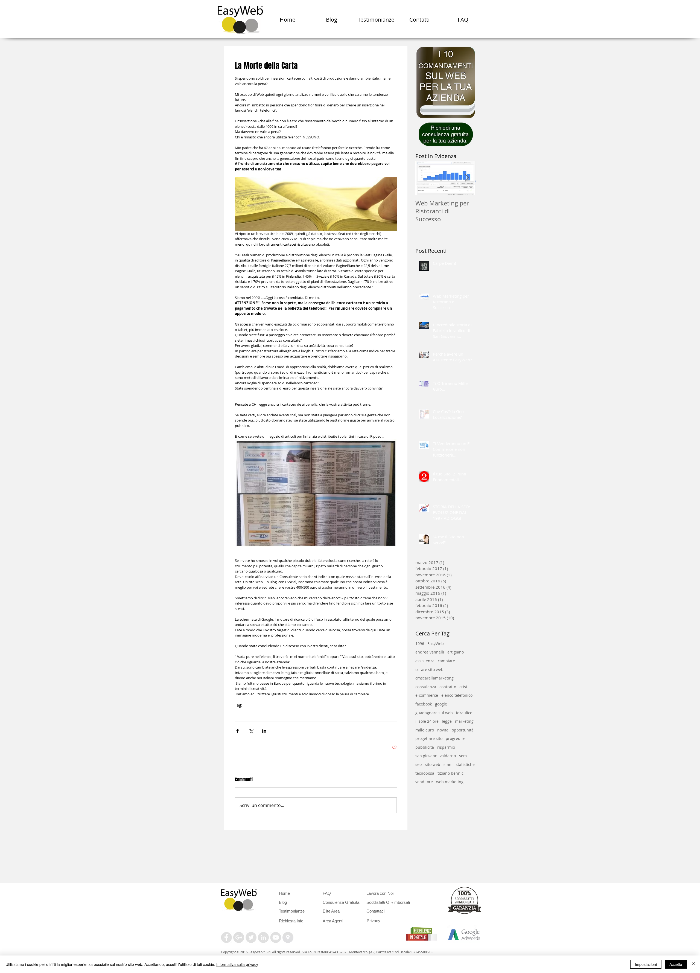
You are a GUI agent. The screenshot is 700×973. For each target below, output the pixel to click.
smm (448, 764)
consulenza (300, 713)
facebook (423, 704)
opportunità (463, 730)
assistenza (424, 660)
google (441, 704)
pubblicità (424, 747)
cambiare (446, 660)
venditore (424, 781)
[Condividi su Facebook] (237, 730)
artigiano (455, 652)
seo (418, 764)
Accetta (675, 964)
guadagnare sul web (434, 712)
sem (463, 755)
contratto (447, 686)
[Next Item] (466, 178)
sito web (432, 764)
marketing (464, 721)
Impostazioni (646, 964)
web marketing (449, 781)
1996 (419, 643)
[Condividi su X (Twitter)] (250, 730)
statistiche (465, 764)
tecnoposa (424, 773)
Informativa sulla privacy (237, 964)
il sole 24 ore (427, 721)
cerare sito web (429, 669)
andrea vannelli (429, 652)
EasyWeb (243, 713)
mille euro (424, 730)
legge (447, 721)
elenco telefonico (271, 713)
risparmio (446, 747)
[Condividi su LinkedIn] (264, 730)
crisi (463, 686)
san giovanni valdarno (435, 755)
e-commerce (426, 695)
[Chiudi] (693, 964)
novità (442, 730)
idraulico (464, 712)
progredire (455, 738)
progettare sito (428, 738)
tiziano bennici (451, 773)
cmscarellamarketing (434, 678)
